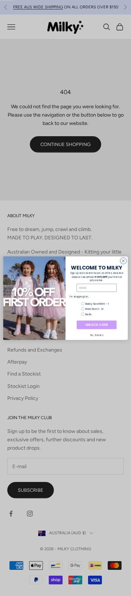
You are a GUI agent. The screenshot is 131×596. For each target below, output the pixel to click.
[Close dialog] (123, 261)
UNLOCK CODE (96, 325)
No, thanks (96, 335)
